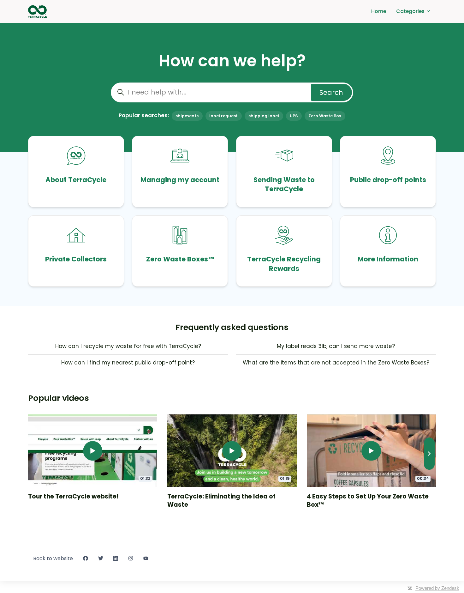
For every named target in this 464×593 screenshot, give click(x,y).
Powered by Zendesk (437, 588)
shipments (187, 116)
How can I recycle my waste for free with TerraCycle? (128, 346)
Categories (411, 11)
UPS (294, 116)
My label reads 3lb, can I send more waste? (336, 346)
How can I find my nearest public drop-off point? (128, 362)
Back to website (53, 558)
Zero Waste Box (324, 116)
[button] (429, 453)
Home (378, 11)
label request (223, 116)
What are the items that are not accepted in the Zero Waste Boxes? (336, 362)
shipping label (263, 116)
